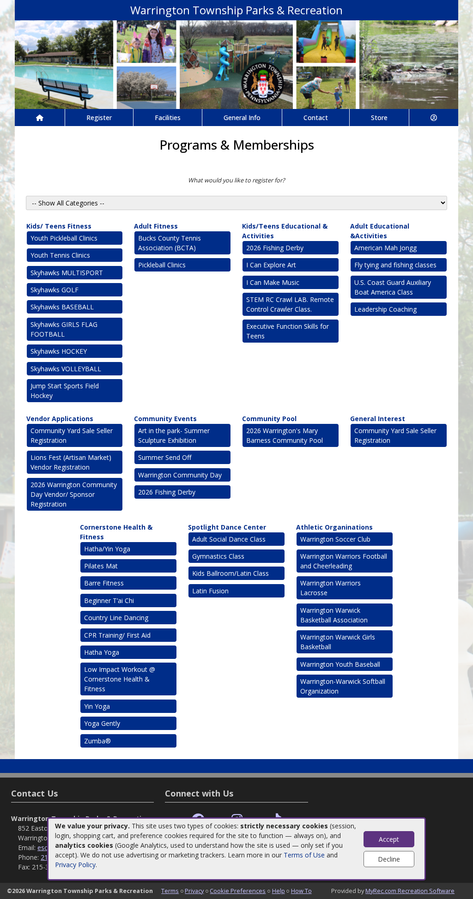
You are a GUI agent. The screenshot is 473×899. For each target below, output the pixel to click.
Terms (170, 891)
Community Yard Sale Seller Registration (71, 435)
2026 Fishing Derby (274, 247)
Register (99, 117)
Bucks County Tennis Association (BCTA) (169, 243)
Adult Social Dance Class (229, 539)
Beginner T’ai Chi (109, 600)
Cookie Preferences (238, 891)
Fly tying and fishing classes (395, 264)
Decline (389, 859)
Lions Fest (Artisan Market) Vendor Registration (70, 462)
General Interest (377, 418)
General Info (242, 117)
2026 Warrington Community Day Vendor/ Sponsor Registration (73, 494)
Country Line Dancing (116, 617)
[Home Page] (40, 117)
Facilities (168, 117)
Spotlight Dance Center (227, 527)
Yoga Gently (102, 723)
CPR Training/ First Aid (117, 635)
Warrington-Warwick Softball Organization (342, 686)
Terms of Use (304, 855)
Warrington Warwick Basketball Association (334, 615)
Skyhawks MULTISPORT (66, 272)
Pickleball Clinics (162, 264)
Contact (315, 117)
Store (379, 117)
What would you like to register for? (236, 180)
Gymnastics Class (219, 556)
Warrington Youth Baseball (340, 664)
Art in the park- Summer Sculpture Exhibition (174, 435)
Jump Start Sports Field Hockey (64, 390)
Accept (389, 839)
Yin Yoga (97, 706)
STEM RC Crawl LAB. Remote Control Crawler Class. (290, 304)
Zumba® (97, 740)
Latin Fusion (210, 590)
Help (278, 891)
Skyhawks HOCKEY (58, 351)
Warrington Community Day (180, 475)
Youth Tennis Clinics (60, 255)
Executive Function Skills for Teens (287, 331)
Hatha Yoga (101, 652)
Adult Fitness (156, 226)
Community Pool (269, 418)
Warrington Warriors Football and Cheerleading (343, 561)
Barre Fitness (104, 583)
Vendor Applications (59, 418)
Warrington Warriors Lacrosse (330, 588)
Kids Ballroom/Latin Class (230, 573)
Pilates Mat (101, 565)
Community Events (165, 418)
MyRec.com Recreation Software (410, 891)
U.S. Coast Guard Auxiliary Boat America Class (392, 287)
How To (301, 891)
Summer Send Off (164, 457)
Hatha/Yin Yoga (107, 548)
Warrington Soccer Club (335, 539)
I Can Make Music (272, 282)
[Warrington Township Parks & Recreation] (236, 64)
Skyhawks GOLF (54, 289)
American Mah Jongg (385, 247)
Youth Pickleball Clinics (63, 238)
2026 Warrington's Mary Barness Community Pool (284, 435)
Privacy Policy (75, 864)
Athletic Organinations (334, 527)
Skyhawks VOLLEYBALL (65, 368)
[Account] (433, 117)
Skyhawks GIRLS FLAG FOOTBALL (63, 329)
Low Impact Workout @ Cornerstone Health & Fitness (119, 679)
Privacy (194, 891)
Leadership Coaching (385, 309)
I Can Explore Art (271, 264)
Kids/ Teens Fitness (58, 226)
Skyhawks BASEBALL (62, 306)
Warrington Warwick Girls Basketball (337, 642)
